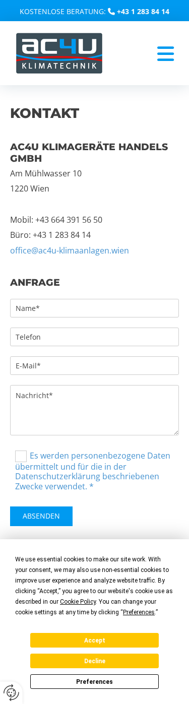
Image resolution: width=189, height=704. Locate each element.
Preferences (94, 681)
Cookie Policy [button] (78, 601)
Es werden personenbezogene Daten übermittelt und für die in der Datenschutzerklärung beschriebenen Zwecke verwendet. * (92, 471)
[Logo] (59, 53)
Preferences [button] (139, 612)
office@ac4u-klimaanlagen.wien (69, 250)
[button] (143, 53)
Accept (94, 640)
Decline (94, 661)
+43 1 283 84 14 (143, 11)
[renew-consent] (11, 692)
